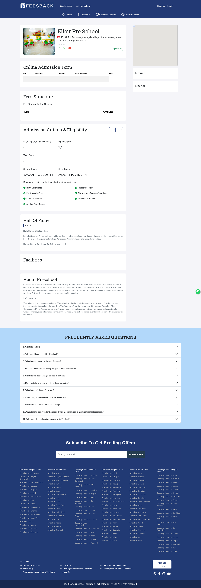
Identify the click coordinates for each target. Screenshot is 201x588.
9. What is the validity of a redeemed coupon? (42, 404)
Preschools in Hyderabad (30, 514)
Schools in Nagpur (54, 487)
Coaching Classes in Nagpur (85, 494)
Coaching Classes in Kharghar (168, 500)
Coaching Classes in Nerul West (167, 517)
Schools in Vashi (135, 540)
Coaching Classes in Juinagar (168, 486)
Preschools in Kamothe (111, 491)
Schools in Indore (54, 523)
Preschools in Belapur (110, 477)
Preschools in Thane (28, 504)
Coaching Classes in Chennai (86, 519)
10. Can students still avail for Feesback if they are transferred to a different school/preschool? (63, 412)
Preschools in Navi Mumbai (30, 497)
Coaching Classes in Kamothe (168, 493)
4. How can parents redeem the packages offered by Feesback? (50, 368)
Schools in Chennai (54, 509)
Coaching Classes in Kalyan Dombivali (85, 480)
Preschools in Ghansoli (111, 480)
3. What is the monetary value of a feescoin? (42, 361)
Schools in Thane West (56, 505)
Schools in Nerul (135, 505)
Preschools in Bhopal (28, 528)
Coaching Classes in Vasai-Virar (87, 529)
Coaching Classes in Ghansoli (168, 482)
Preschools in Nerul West (111, 512)
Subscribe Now (136, 454)
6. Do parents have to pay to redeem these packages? (46, 383)
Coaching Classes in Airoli (167, 475)
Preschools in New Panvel (112, 516)
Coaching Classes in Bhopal (85, 539)
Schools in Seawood (137, 533)
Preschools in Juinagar (110, 484)
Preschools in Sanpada (111, 530)
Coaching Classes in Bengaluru (86, 475)
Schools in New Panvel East (139, 519)
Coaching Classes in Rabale (167, 537)
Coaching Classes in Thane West (85, 515)
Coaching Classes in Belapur (168, 479)
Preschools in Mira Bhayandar (31, 482)
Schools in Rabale (136, 526)
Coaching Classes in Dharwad (86, 543)
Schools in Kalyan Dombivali (58, 477)
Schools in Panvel (136, 523)
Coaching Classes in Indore (85, 536)
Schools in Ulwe (135, 537)
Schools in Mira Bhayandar (57, 480)
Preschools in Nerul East (111, 509)
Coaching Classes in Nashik (85, 497)
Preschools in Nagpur (28, 489)
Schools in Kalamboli (137, 487)
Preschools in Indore (28, 525)
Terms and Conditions (31, 565)
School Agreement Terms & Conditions (77, 569)
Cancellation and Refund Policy (114, 565)
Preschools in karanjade (111, 494)
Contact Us (67, 565)
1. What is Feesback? (32, 347)
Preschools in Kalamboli (111, 487)
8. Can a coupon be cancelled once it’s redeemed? (44, 397)
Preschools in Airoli (109, 473)
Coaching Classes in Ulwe (166, 548)
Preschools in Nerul (109, 505)
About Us (66, 572)
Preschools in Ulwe (109, 537)
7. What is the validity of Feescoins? (38, 390)
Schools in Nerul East (137, 509)
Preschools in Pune (27, 500)
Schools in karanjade (137, 494)
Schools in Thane (53, 501)
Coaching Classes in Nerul (167, 509)
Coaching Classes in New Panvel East (166, 529)
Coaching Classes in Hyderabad (82, 524)
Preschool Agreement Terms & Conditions (39, 572)
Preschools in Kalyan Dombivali (28, 478)
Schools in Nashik (54, 491)
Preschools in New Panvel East (113, 519)
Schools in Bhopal (54, 526)
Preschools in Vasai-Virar (29, 518)
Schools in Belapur (136, 477)
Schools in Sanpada (137, 530)
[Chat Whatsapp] (198, 291)
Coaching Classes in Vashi (167, 551)
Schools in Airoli (135, 473)
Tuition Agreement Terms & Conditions (117, 569)
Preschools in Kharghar (111, 498)
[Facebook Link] (159, 573)
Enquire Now (117, 49)
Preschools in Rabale (110, 526)
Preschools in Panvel (110, 523)
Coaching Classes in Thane (85, 510)
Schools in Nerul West (137, 512)
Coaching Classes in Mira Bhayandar (84, 485)
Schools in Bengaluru (55, 473)
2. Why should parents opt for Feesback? (40, 354)
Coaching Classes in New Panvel (166, 523)
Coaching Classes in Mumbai (86, 490)
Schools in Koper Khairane (139, 501)
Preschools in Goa (27, 521)
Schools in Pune (53, 498)
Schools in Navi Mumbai (56, 494)
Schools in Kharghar (137, 498)
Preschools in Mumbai (28, 486)
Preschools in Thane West (30, 507)
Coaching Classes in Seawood (168, 544)
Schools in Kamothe (137, 491)
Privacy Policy (28, 569)
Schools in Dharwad (55, 530)
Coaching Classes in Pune (84, 506)
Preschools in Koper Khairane (113, 501)
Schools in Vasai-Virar (55, 516)
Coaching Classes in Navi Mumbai (84, 502)
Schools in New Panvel (138, 516)
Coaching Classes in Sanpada (168, 541)
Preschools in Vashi (109, 540)
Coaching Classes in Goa (84, 532)
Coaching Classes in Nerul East (168, 513)
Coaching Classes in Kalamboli (168, 489)
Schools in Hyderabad (56, 512)
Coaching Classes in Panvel (167, 533)
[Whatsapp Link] (155, 573)
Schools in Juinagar (136, 484)
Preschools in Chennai (28, 511)
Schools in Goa (53, 519)
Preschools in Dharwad (29, 532)
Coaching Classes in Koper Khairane (167, 504)
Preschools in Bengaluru (29, 473)
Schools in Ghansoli (137, 480)
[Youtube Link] (169, 573)
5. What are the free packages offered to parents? (44, 376)
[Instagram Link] (163, 573)
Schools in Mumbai (54, 484)
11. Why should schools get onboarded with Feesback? (46, 419)
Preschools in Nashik (28, 493)
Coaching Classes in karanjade (168, 496)
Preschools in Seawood (111, 533)
